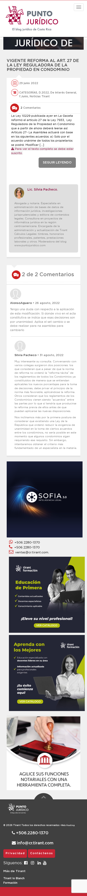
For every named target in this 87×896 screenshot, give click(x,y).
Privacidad (15, 853)
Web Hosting (68, 825)
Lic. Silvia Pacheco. (42, 189)
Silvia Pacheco (25, 355)
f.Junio (23, 96)
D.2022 (44, 92)
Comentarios (31, 107)
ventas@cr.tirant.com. (31, 552)
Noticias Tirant (40, 96)
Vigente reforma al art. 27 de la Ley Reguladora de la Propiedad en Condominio (43, 65)
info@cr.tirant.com (34, 843)
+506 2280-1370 (26, 542)
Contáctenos (41, 853)
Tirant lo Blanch (14, 878)
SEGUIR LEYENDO (57, 162)
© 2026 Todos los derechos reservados (32, 825)
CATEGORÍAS (28, 92)
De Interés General (63, 92)
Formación (10, 882)
